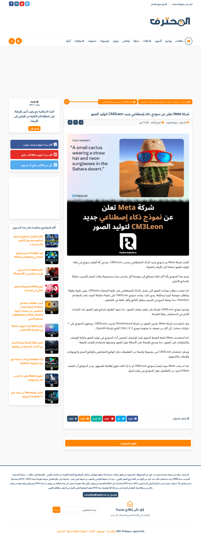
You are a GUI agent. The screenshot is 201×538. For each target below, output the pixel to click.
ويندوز (168, 40)
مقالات (179, 40)
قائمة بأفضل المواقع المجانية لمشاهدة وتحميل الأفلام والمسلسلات (28, 240)
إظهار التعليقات (128, 443)
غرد (119, 418)
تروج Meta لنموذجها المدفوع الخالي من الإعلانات (28, 288)
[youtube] (22, 3)
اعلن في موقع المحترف (182, 3)
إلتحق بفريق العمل (159, 3)
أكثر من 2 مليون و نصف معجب (37, 144)
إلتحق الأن (34, 128)
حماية (136, 40)
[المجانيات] (59, 3)
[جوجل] (43, 3)
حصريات (92, 40)
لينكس (126, 40)
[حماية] (32, 3)
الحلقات (147, 40)
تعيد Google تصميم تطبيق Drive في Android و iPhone (28, 254)
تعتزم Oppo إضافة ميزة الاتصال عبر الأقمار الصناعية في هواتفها (27, 344)
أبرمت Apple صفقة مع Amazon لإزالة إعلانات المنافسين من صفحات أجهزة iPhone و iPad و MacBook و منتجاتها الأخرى (27, 310)
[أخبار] (64, 3)
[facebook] (11, 3)
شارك (130, 418)
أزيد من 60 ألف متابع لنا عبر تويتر (36, 165)
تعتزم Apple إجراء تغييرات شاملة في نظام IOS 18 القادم (27, 327)
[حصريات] (54, 3)
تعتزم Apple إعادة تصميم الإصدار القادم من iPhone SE (28, 271)
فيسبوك (104, 40)
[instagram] (16, 3)
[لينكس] (38, 3)
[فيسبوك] (48, 3)
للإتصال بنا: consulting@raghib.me (100, 494)
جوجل (116, 40)
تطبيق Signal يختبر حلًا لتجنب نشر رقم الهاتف (28, 377)
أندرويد (158, 40)
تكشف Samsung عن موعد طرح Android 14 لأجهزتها (27, 394)
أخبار (68, 40)
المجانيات (79, 40)
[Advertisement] (100, 70)
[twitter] (27, 3)
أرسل (95, 418)
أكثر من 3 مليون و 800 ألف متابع (37, 154)
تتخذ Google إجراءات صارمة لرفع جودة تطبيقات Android (27, 361)
